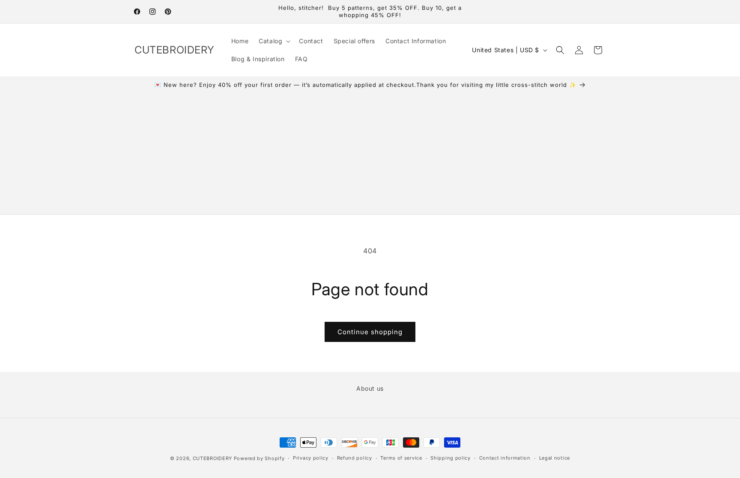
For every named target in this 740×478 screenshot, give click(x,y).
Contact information (505, 458)
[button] (274, 41)
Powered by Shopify (259, 458)
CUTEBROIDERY (212, 458)
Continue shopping (370, 332)
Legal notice (554, 458)
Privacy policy (310, 458)
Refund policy (354, 458)
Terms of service (401, 458)
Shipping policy (450, 458)
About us (370, 388)
